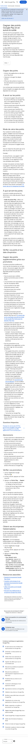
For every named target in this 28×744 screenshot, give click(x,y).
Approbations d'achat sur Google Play (14, 689)
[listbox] (7, 63)
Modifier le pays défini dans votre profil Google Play (14, 696)
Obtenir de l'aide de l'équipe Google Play (15, 724)
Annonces (17, 6)
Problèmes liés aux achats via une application (13, 679)
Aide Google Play (10, 2)
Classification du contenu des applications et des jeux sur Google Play (15, 701)
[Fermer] (27, 10)
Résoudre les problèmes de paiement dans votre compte (14, 667)
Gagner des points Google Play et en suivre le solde (14, 711)
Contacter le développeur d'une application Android (13, 684)
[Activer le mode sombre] (14, 741)
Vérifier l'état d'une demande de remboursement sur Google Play (13, 657)
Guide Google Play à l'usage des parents (15, 715)
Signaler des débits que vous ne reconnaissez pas (13, 662)
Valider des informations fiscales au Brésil (14, 719)
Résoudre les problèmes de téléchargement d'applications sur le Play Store (14, 673)
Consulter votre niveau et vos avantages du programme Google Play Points (13, 583)
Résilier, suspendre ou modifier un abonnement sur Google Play (13, 706)
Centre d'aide (3, 6)
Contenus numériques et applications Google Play (13, 642)
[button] (2, 2)
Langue (5, 739)
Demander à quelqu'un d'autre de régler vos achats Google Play (15, 728)
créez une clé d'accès (6, 18)
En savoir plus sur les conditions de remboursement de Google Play (13, 647)
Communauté (11, 6)
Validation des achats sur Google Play (14, 692)
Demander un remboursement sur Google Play (13, 652)
